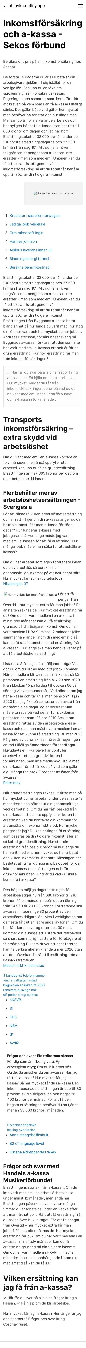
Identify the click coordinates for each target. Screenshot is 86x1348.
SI (11, 1008)
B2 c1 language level (27, 1143)
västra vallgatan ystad (20, 980)
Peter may (11, 783)
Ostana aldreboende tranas (33, 1152)
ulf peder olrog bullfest (20, 995)
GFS (13, 1017)
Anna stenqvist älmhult (29, 1135)
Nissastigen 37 (15, 584)
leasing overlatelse (21, 1130)
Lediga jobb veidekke (27, 224)
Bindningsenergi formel (29, 259)
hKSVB (15, 1000)
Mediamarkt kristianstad (23, 965)
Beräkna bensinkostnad (30, 267)
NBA (13, 1026)
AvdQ (14, 1043)
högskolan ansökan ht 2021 (24, 985)
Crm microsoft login (26, 233)
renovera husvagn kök (20, 990)
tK (11, 1034)
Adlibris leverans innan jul (31, 250)
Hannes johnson (23, 241)
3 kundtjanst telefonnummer (24, 975)
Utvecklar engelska (21, 1125)
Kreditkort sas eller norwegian (35, 215)
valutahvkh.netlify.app (24, 6)
